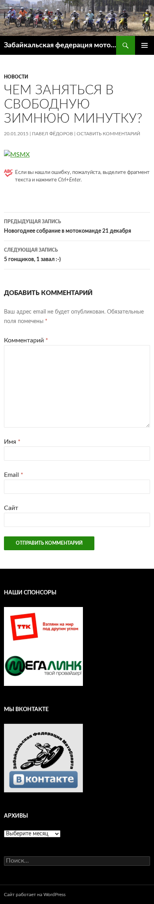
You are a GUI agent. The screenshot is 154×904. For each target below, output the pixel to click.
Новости (16, 77)
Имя (12, 442)
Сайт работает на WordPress (35, 894)
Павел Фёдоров (52, 133)
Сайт (11, 508)
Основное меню (144, 45)
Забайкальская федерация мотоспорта (60, 45)
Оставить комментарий (108, 133)
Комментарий (26, 340)
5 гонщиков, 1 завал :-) (32, 255)
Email (13, 475)
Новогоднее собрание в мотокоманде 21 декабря (67, 226)
